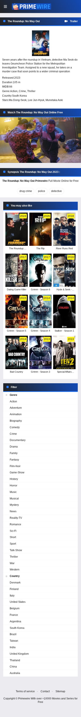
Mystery (14, 504)
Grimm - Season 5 (16, 330)
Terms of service (25, 691)
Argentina (15, 621)
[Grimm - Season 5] (16, 311)
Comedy (15, 427)
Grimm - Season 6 (40, 289)
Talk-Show (16, 550)
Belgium (14, 608)
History (14, 479)
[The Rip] (40, 229)
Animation (16, 414)
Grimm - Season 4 (40, 330)
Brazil (13, 634)
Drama (14, 446)
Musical (14, 498)
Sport (13, 543)
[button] (40, 140)
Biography (16, 420)
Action (13, 91)
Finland (14, 589)
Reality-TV (16, 517)
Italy (12, 595)
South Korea (19, 95)
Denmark (15, 582)
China (13, 666)
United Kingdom (19, 653)
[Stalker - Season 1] (64, 311)
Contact (45, 691)
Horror (13, 485)
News (13, 511)
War (12, 563)
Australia (15, 673)
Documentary (17, 440)
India (13, 647)
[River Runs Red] (64, 229)
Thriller (31, 91)
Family (13, 453)
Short (13, 537)
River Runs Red (64, 248)
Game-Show (17, 472)
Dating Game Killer (16, 289)
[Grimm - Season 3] (40, 352)
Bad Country (16, 371)
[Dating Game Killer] (16, 270)
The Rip (40, 248)
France (14, 614)
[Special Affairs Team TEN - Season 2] (64, 352)
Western (14, 569)
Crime (22, 91)
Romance (15, 524)
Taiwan (14, 640)
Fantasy (14, 459)
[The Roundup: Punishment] (16, 229)
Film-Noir (15, 466)
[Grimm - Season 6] (40, 270)
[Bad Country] (16, 352)
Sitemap (60, 691)
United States (17, 601)
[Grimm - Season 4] (40, 311)
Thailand (15, 660)
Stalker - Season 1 (64, 330)
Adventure (16, 407)
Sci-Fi (13, 530)
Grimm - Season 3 (40, 371)
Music (13, 492)
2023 (17, 77)
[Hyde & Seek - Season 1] (64, 270)
